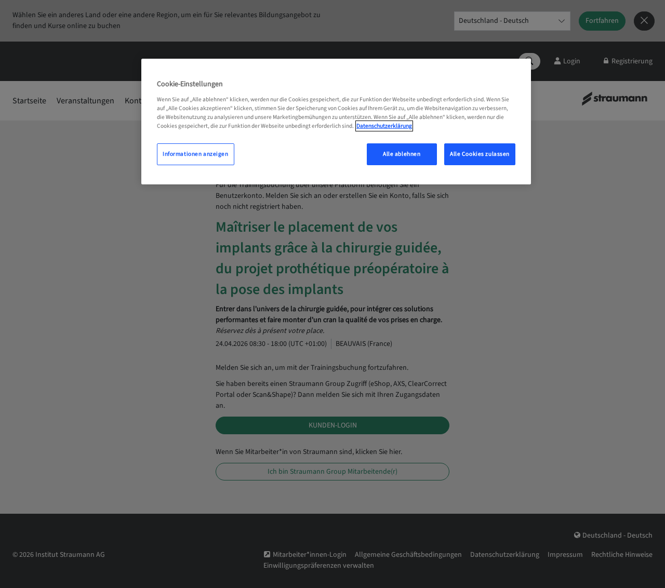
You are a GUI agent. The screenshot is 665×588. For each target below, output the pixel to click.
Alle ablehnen (401, 154)
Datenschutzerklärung (384, 126)
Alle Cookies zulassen (480, 154)
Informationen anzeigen (196, 154)
